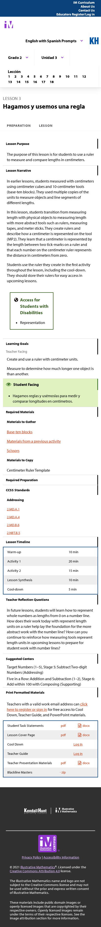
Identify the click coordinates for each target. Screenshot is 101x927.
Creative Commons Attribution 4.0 (35, 871)
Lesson (46, 125)
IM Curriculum (84, 2)
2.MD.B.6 (13, 525)
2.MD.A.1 (13, 509)
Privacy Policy (31, 857)
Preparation (19, 125)
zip (64, 772)
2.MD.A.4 (13, 517)
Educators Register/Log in (75, 14)
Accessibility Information (61, 857)
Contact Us (86, 10)
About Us (88, 6)
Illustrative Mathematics (37, 867)
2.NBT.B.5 (13, 533)
